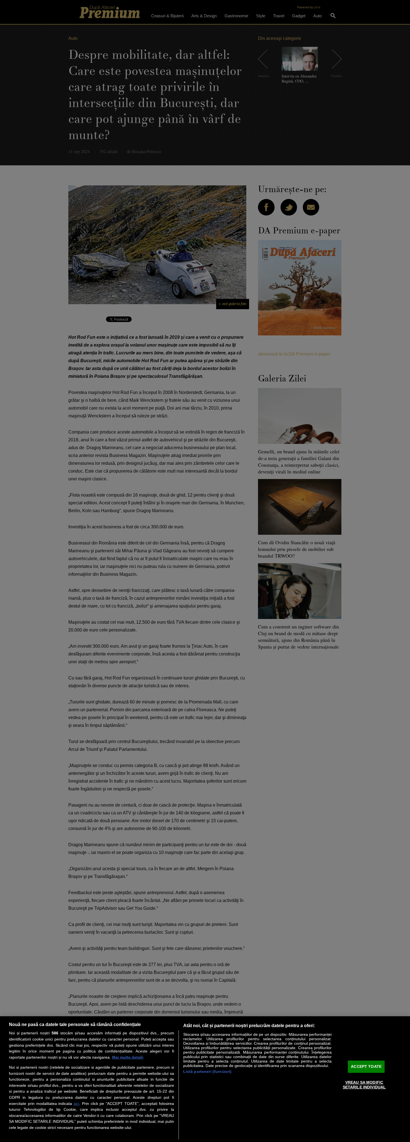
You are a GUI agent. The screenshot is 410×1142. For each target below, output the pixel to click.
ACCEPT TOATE (366, 1066)
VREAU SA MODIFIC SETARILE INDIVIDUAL (364, 1084)
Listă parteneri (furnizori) (207, 1071)
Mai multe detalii (127, 1057)
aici (76, 1104)
